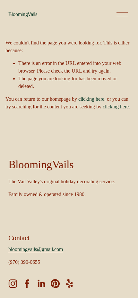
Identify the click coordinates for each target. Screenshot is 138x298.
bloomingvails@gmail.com (35, 249)
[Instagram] (12, 283)
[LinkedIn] (41, 283)
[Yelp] (69, 283)
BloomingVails (22, 14)
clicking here (91, 99)
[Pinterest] (55, 283)
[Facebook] (26, 283)
